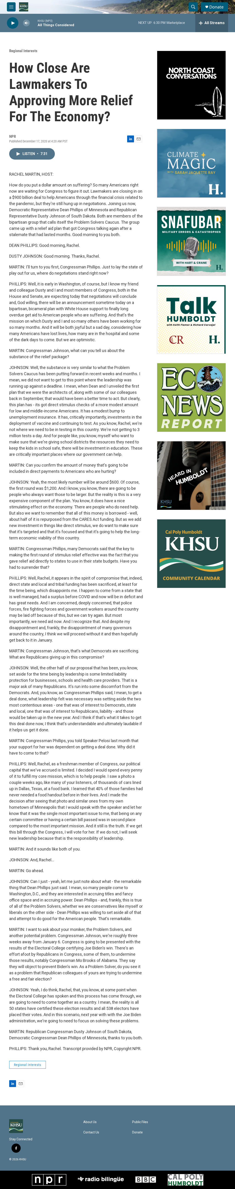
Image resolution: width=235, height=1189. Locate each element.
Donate (216, 7)
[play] (12, 23)
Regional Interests (23, 50)
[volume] (26, 23)
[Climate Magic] (191, 163)
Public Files (140, 1122)
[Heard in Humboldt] (191, 475)
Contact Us (91, 1132)
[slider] (33, 22)
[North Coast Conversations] (191, 85)
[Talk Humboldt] (191, 319)
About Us (90, 1122)
